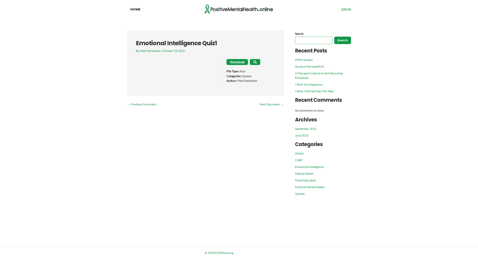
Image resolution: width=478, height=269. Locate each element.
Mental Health (304, 173)
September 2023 (305, 128)
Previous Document (141, 104)
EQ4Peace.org (224, 252)
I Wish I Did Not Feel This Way (314, 91)
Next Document (271, 104)
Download (237, 62)
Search (299, 33)
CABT (299, 160)
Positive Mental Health (310, 187)
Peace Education (305, 180)
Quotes (300, 193)
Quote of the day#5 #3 (309, 66)
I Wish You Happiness (309, 84)
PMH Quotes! (304, 59)
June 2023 (301, 135)
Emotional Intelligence (309, 166)
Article (299, 153)
